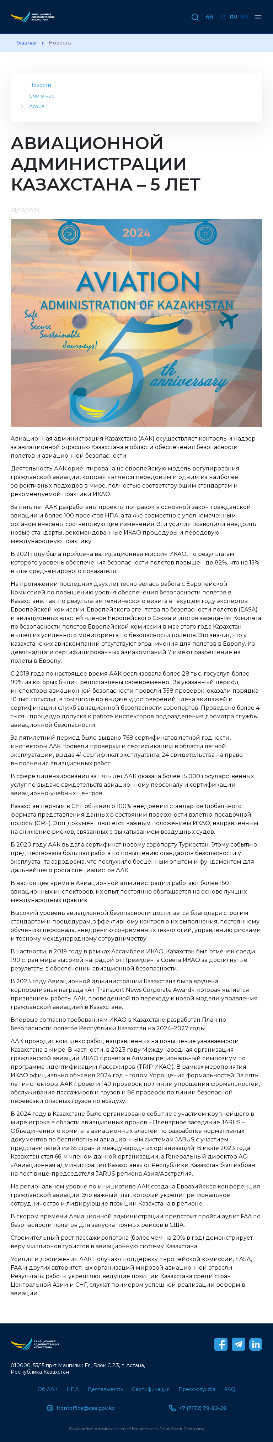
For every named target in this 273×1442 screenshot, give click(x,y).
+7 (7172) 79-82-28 (202, 1408)
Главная (26, 43)
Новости (40, 85)
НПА (72, 1389)
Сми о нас (41, 96)
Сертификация (151, 1389)
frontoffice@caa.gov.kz (86, 1408)
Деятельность (105, 1389)
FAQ (229, 1389)
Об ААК (48, 1389)
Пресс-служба (196, 1389)
